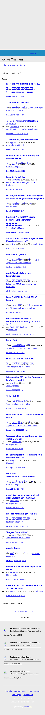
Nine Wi (9, 596)
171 (14, 401)
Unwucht (9, 408)
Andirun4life (17, 225)
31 (17, 281)
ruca (8, 189)
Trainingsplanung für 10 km (18, 367)
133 (27, 363)
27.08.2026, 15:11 (16, 649)
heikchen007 (11, 526)
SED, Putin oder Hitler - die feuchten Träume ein (25, 659)
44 (13, 422)
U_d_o (12, 244)
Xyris (8, 449)
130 (14, 363)
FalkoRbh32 (10, 134)
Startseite (8, 691)
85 (28, 518)
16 (28, 305)
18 (17, 345)
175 (31, 401)
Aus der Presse (13, 548)
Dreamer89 (16, 441)
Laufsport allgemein (14, 166)
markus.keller (11, 232)
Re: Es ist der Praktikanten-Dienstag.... (25, 628)
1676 (19, 163)
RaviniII (9, 353)
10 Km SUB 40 (12, 396)
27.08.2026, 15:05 (16, 678)
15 (24, 305)
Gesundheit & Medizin (15, 145)
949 (18, 107)
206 (27, 203)
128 (31, 481)
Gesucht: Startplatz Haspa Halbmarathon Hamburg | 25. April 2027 (23, 321)
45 (17, 422)
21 (28, 345)
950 (23, 107)
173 (23, 401)
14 (21, 305)
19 (21, 345)
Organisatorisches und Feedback (20, 92)
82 (17, 518)
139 (18, 88)
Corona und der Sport (19, 102)
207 (31, 203)
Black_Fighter (11, 291)
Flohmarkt (12, 330)
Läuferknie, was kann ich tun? (23, 139)
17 (13, 345)
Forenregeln (16, 695)
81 (13, 518)
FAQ (30, 691)
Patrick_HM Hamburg (19, 327)
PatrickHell (14, 500)
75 (21, 259)
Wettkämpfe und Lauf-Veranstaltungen (22, 129)
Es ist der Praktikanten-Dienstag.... (23, 84)
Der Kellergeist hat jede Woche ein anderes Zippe (25, 631)
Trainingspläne (12, 385)
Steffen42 (16, 180)
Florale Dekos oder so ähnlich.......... (23, 645)
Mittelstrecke (11, 206)
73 (13, 259)
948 (14, 107)
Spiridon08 (14, 126)
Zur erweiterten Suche (14, 65)
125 (18, 481)
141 (27, 88)
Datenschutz (28, 695)
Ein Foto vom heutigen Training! (21, 513)
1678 (29, 163)
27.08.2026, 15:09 (16, 663)
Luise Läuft (11, 340)
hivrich (13, 383)
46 (21, 422)
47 (24, 422)
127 (27, 481)
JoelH (12, 553)
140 (23, 88)
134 (31, 363)
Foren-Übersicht (20, 691)
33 (24, 281)
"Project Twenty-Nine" (17, 532)
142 (31, 88)
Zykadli (9, 211)
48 (28, 422)
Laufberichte (38, 244)
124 (14, 481)
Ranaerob (14, 572)
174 (27, 401)
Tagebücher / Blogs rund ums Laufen (22, 348)
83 (21, 518)
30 (13, 281)
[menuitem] (33, 53)
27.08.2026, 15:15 (16, 635)
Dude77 (9, 171)
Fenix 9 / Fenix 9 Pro (15, 177)
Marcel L (13, 591)
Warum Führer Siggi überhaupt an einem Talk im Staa (25, 674)
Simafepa (9, 467)
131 (18, 363)
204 (18, 203)
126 (23, 481)
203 (14, 203)
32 (21, 281)
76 (24, 259)
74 (17, 259)
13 (17, 305)
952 (31, 107)
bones (8, 96)
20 (24, 345)
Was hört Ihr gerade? (16, 254)
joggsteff (13, 142)
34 (28, 281)
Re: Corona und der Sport (20, 657)
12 (13, 305)
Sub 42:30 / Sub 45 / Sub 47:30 (20, 358)
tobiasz (9, 390)
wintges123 (14, 460)
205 (23, 203)
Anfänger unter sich (14, 444)
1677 (24, 163)
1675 (14, 163)
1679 (34, 163)
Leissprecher (11, 430)
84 (24, 518)
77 (28, 259)
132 (23, 363)
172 (18, 401)
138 (14, 88)
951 (27, 107)
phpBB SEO (28, 707)
